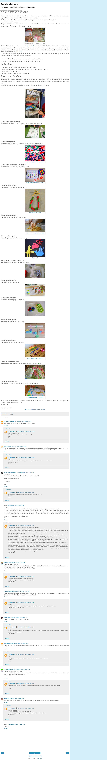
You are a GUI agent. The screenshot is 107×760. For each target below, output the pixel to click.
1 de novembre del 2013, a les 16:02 (25, 492)
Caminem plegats (8, 669)
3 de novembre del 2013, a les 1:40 (21, 591)
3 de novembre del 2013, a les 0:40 (25, 576)
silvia (5, 698)
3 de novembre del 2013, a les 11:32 (19, 617)
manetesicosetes (8, 591)
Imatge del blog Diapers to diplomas (35, 358)
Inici (35, 753)
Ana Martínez (7, 643)
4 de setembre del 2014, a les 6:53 (17, 724)
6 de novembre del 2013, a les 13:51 (25, 708)
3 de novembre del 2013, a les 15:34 (19, 643)
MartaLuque (7, 617)
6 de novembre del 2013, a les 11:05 (15, 698)
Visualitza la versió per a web (35, 756)
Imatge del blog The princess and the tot (34, 182)
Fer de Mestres (9, 4)
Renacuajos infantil (9, 421)
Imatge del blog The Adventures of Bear (35, 233)
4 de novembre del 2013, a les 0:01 (25, 602)
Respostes (8, 428)
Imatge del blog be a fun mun (35, 212)
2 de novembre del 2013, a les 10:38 (16, 562)
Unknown (6, 446)
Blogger (40, 758)
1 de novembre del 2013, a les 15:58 (25, 431)
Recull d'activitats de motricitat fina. (35, 409)
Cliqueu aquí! (35, 257)
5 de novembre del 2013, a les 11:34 (25, 683)
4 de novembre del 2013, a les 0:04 (25, 627)
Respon (6, 425)
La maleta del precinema (10, 472)
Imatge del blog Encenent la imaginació (35, 397)
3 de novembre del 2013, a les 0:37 (25, 525)
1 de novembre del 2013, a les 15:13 (25, 472)
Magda (6, 562)
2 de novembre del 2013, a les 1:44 (15, 505)
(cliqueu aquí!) (30, 45)
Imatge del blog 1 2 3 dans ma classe (35, 162)
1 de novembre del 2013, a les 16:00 (25, 457)
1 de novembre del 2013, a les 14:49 (17, 446)
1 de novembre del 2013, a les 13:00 (22, 421)
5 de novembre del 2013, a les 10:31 (21, 669)
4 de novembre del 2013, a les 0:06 (25, 654)
